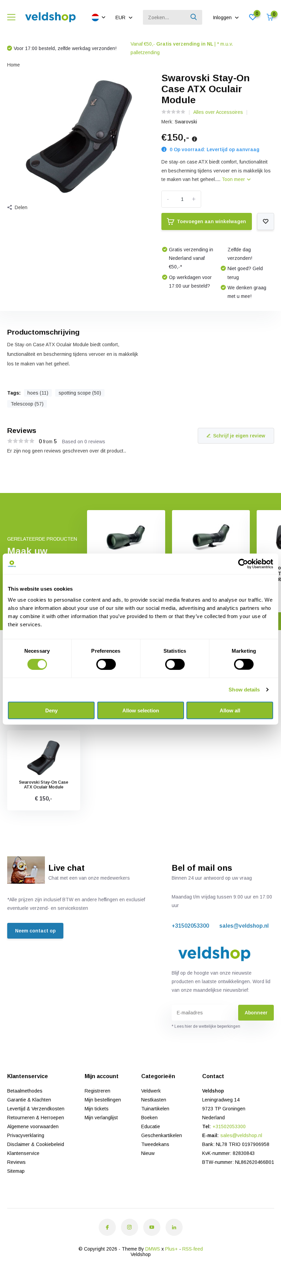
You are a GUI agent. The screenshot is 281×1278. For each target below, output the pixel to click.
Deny (51, 710)
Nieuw (148, 1153)
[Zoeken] (194, 17)
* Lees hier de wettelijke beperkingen (206, 1026)
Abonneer (256, 1012)
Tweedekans (155, 1144)
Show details (244, 689)
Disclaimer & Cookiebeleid (35, 1144)
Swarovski (186, 121)
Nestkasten (153, 1099)
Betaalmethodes (24, 1091)
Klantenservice (23, 1153)
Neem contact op (35, 930)
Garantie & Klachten (29, 1099)
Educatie (150, 1126)
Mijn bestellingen (103, 1099)
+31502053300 (190, 926)
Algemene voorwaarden (33, 1126)
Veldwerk (151, 1091)
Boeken (149, 1117)
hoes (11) (37, 393)
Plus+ (171, 1249)
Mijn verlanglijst (101, 1117)
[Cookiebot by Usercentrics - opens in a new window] (243, 564)
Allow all (230, 710)
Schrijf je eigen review (239, 435)
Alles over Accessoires (218, 112)
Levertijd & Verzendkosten (35, 1108)
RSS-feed (192, 1249)
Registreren (97, 1091)
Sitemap (16, 1171)
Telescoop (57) (27, 404)
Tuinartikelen (155, 1108)
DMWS (152, 1249)
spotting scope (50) (80, 393)
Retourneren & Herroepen (35, 1117)
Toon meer (234, 179)
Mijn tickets (97, 1108)
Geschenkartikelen (161, 1135)
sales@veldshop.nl (244, 926)
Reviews (16, 1162)
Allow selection (140, 710)
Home (13, 65)
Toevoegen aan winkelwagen (211, 221)
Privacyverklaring (25, 1135)
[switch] (106, 664)
